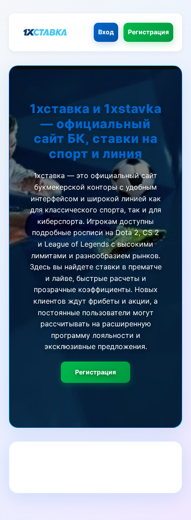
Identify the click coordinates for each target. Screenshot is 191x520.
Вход (106, 32)
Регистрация (148, 32)
